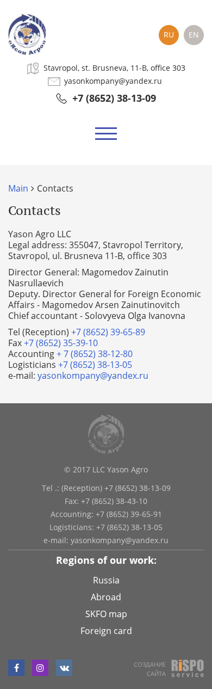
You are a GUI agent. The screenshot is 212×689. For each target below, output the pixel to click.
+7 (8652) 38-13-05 (95, 365)
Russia (106, 580)
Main (18, 188)
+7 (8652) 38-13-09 (114, 98)
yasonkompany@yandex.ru (113, 81)
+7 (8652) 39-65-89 (108, 332)
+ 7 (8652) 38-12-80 (95, 354)
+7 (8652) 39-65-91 (129, 514)
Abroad (106, 597)
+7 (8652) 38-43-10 (114, 501)
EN (194, 34)
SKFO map (106, 614)
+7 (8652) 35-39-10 (61, 343)
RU (169, 34)
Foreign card (106, 630)
